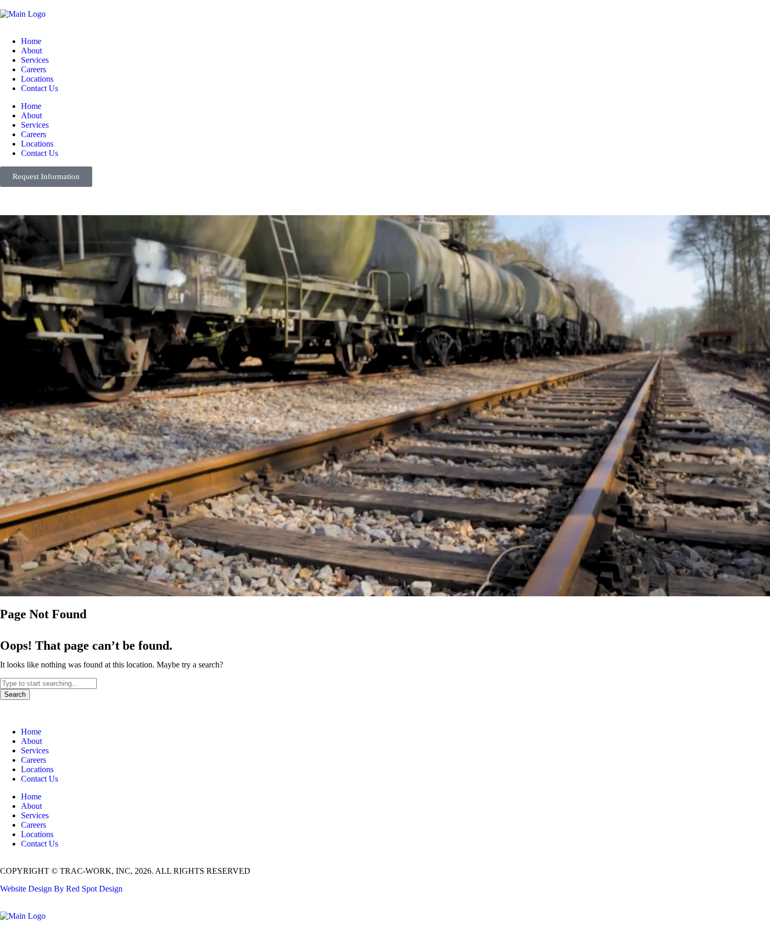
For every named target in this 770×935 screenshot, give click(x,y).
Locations (37, 78)
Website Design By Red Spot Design (61, 888)
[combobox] (48, 683)
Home (31, 41)
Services (35, 59)
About (31, 50)
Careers (33, 69)
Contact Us (39, 88)
